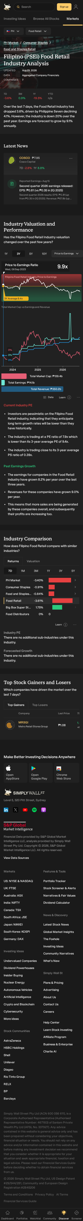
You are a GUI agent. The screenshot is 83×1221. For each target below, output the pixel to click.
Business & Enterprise (58, 1044)
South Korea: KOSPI (17, 931)
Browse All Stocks (46, 19)
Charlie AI (49, 1051)
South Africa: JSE (15, 917)
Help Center (51, 1022)
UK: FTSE (10, 888)
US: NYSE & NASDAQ (18, 881)
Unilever (9, 1062)
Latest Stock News (56, 924)
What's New (51, 961)
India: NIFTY (12, 902)
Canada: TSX (12, 910)
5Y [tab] (31, 253)
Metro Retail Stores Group (33, 726)
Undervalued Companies (20, 961)
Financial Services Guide (20, 1201)
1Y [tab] (6, 253)
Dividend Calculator (56, 902)
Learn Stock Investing (57, 1030)
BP (6, 1091)
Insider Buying (13, 975)
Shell (7, 1055)
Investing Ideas (15, 19)
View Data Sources (16, 858)
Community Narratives (58, 953)
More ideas (11, 1018)
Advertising (51, 990)
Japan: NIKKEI (13, 924)
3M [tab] (36, 571)
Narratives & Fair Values (59, 895)
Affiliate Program (54, 1037)
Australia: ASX (13, 895)
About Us (49, 997)
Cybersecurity (13, 1011)
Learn (62, 397)
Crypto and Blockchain (19, 1004)
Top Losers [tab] (40, 705)
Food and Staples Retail (20, 49)
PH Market (11, 42)
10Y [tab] (44, 253)
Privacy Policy (44, 1194)
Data (50, 397)
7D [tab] (10, 571)
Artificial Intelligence (17, 997)
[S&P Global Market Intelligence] (18, 826)
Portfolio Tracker (54, 881)
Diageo (8, 1069)
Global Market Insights (58, 932)
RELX (7, 1084)
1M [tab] (23, 571)
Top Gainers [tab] (16, 705)
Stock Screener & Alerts (59, 888)
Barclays (9, 1098)
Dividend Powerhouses (19, 968)
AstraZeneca (12, 1040)
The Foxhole (51, 939)
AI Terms (62, 1194)
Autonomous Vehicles (18, 990)
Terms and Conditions (18, 1194)
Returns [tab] (13, 561)
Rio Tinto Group (14, 1076)
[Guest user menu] (75, 7)
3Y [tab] (18, 253)
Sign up (64, 6)
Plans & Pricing (53, 982)
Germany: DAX (14, 939)
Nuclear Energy (14, 982)
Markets (73, 19)
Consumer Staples (35, 42)
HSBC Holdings (14, 1047)
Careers (48, 1011)
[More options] (71, 158)
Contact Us (50, 1004)
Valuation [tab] (33, 561)
